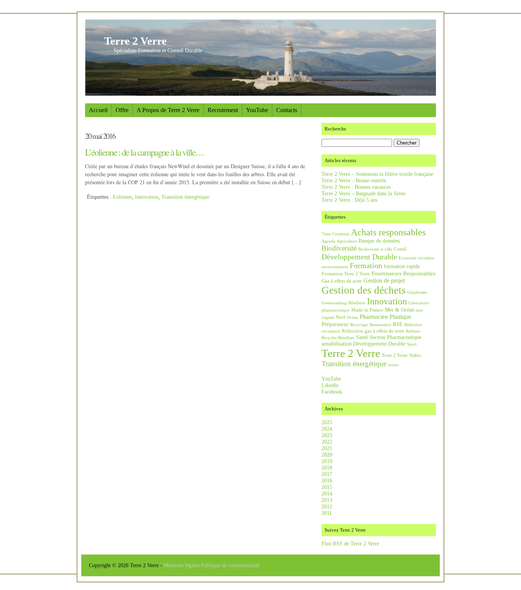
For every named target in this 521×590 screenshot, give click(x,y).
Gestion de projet (384, 280)
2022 (327, 442)
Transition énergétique (185, 197)
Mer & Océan (399, 310)
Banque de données (379, 241)
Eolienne (122, 197)
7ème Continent (335, 234)
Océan (352, 317)
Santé (362, 337)
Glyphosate (417, 292)
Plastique (400, 316)
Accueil (98, 110)
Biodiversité (339, 248)
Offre (122, 110)
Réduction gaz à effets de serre (373, 331)
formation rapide (402, 266)
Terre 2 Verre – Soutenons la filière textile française (377, 174)
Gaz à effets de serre (342, 281)
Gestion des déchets (364, 290)
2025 (327, 422)
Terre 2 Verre (135, 41)
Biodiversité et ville (375, 249)
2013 (327, 500)
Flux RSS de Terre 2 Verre (350, 543)
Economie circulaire (416, 258)
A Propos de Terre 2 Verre (168, 110)
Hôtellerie (356, 303)
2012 (327, 506)
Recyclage (359, 325)
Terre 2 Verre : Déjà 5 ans (349, 200)
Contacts (286, 110)
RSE (398, 324)
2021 (327, 448)
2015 (327, 487)
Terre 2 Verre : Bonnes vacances (356, 187)
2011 (327, 513)
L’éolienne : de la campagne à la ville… (144, 152)
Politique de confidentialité (230, 565)
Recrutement (222, 110)
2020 (327, 455)
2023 (327, 435)
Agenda (328, 241)
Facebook (332, 392)
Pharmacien (374, 316)
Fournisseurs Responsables (403, 273)
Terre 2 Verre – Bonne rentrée (354, 180)
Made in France (367, 310)
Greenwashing (334, 303)
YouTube (257, 110)
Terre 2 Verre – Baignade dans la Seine (363, 193)
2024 (327, 429)
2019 (327, 461)
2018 (327, 468)
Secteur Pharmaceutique (395, 337)
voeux (393, 365)
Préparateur (335, 324)
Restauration (380, 325)
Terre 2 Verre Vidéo (401, 355)
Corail (400, 249)
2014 (327, 493)
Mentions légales (182, 565)
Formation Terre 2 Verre (346, 274)
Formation (366, 265)
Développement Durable (359, 256)
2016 (327, 480)
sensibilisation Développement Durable (363, 344)
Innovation (146, 197)
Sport (411, 344)
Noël (341, 317)
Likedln (330, 385)
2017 (327, 474)
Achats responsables (388, 232)
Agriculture (347, 241)
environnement (335, 267)
